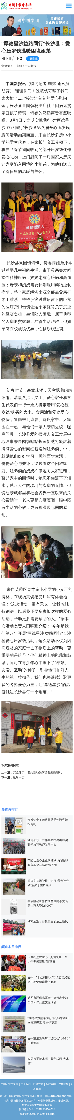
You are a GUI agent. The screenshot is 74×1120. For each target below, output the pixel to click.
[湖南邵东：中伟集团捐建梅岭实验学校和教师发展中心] (14, 846)
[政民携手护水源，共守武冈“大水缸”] (14, 1064)
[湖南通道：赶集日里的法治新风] (14, 927)
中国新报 (14, 83)
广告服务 (63, 1084)
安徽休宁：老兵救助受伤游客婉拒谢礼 (37, 772)
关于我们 (26, 1084)
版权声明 (51, 1084)
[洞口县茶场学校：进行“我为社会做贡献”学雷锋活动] (14, 886)
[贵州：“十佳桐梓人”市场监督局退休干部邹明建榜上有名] (13, 983)
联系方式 (38, 1084)
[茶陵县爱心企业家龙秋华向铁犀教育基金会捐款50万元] (13, 866)
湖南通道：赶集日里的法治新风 (48, 921)
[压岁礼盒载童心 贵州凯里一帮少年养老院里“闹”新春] (13, 963)
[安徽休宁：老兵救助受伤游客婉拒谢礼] (14, 825)
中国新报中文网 (16, 6)
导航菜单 (69, 6)
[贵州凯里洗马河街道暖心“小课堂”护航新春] (13, 1044)
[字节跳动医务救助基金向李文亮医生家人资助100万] (13, 907)
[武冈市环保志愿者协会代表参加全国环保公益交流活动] (13, 1003)
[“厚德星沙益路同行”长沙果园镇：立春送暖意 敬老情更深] (14, 1024)
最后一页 (18, 777)
